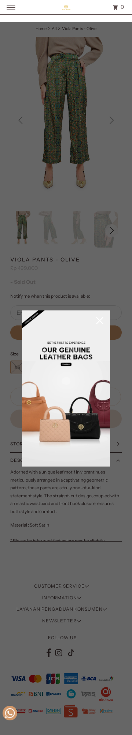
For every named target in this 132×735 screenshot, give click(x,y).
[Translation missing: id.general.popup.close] (99, 321)
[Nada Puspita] (66, 7)
